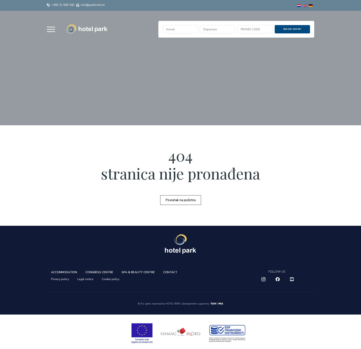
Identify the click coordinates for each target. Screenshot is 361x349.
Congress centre (99, 272)
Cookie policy (110, 279)
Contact (170, 272)
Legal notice (85, 279)
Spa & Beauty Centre (138, 272)
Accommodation (64, 272)
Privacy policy (60, 279)
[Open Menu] (51, 29)
